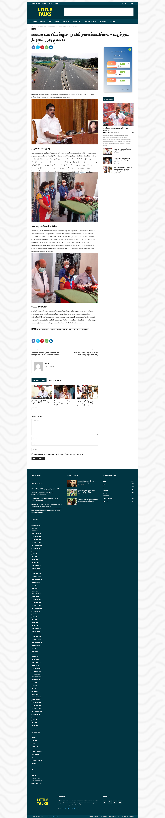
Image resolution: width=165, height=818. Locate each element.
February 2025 (36, 565)
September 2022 (37, 642)
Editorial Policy (114, 816)
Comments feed (37, 781)
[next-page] (36, 409)
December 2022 (36, 634)
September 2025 (37, 545)
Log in (34, 775)
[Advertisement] (98, 12)
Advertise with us (127, 816)
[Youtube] (132, 3)
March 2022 (35, 660)
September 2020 (37, 711)
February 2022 (36, 662)
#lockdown (72, 329)
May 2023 (34, 619)
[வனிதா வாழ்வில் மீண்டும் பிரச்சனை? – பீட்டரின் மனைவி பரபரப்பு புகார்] (72, 501)
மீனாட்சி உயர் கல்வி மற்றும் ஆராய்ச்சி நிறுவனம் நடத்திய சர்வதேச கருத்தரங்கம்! (46, 511)
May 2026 (34, 528)
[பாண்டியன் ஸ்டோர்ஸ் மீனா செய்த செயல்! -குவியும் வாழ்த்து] (72, 492)
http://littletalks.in (49, 366)
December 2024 (36, 571)
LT (50, 3)
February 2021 (36, 697)
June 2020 (34, 720)
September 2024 (37, 579)
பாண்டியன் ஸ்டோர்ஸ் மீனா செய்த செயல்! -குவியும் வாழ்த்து (86, 491)
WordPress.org (37, 784)
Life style (76, 21)
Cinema (42, 21)
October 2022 (36, 640)
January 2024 (36, 597)
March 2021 (35, 694)
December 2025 (36, 536)
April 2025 (35, 559)
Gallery (103, 21)
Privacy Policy (94, 816)
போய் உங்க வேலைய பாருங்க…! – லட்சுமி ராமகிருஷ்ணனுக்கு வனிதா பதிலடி (86, 354)
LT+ (55, 3)
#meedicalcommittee (82, 329)
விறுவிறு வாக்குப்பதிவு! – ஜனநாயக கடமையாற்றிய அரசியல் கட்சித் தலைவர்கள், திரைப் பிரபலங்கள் (86, 403)
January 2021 (36, 700)
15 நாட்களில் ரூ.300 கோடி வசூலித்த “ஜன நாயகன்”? (45, 489)
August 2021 (36, 680)
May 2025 (34, 557)
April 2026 (35, 531)
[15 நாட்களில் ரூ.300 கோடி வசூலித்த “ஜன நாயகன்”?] (118, 114)
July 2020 (34, 717)
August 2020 (36, 714)
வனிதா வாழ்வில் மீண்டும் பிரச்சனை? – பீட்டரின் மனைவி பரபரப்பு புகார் (88, 500)
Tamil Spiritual (90, 21)
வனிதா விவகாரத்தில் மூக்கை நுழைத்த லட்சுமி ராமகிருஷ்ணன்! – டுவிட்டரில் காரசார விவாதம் (45, 354)
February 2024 (36, 594)
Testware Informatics (52, 816)
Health (66, 21)
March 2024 (35, 591)
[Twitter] (128, 3)
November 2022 (36, 637)
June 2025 (34, 554)
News (57, 21)
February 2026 (36, 534)
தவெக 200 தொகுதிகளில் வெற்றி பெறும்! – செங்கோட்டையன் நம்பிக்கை (123, 150)
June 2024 (34, 588)
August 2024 (36, 582)
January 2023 (36, 631)
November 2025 (36, 539)
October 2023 (36, 605)
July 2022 (34, 648)
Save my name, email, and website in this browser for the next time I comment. (58, 454)
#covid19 (65, 329)
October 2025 (36, 542)
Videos (112, 21)
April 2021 (35, 691)
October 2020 (36, 708)
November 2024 (36, 574)
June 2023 (34, 617)
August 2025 (36, 548)
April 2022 (35, 657)
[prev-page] (33, 409)
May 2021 (34, 688)
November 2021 (36, 671)
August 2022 (36, 645)
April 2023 (35, 622)
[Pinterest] (42, 47)
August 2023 (36, 611)
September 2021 (37, 677)
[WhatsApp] (47, 47)
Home (35, 21)
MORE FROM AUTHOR (55, 380)
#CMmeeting (45, 329)
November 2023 (36, 602)
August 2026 (36, 525)
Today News (36, 755)
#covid (59, 329)
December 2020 (36, 703)
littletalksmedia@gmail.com (72, 809)
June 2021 (34, 685)
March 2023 (35, 625)
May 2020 (34, 723)
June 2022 (34, 651)
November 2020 (36, 705)
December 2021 (36, 668)
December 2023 (36, 599)
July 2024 (34, 585)
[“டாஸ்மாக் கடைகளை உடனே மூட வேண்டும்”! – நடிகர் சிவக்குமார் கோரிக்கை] (64, 392)
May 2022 (34, 654)
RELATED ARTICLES (39, 380)
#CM (38, 329)
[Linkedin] (51, 47)
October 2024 (36, 577)
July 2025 (34, 551)
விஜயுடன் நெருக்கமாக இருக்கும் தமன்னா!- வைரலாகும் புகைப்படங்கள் (87, 482)
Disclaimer (104, 816)
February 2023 (36, 628)
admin (35, 43)
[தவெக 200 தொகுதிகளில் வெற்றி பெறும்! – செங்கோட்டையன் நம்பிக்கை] (42, 392)
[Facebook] (122, 3)
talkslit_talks (106, 132)
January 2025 (36, 568)
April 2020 (35, 725)
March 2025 (35, 562)
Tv (50, 21)
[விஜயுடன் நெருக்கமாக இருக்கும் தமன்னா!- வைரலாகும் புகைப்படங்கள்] (72, 483)
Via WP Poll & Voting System (124, 89)
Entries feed (36, 778)
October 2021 (36, 674)
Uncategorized (37, 760)
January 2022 (36, 665)
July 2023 (34, 614)
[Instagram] (125, 3)
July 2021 (34, 682)
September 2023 (37, 608)
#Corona (53, 329)
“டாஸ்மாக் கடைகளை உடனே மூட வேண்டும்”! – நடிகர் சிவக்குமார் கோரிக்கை (62, 403)
